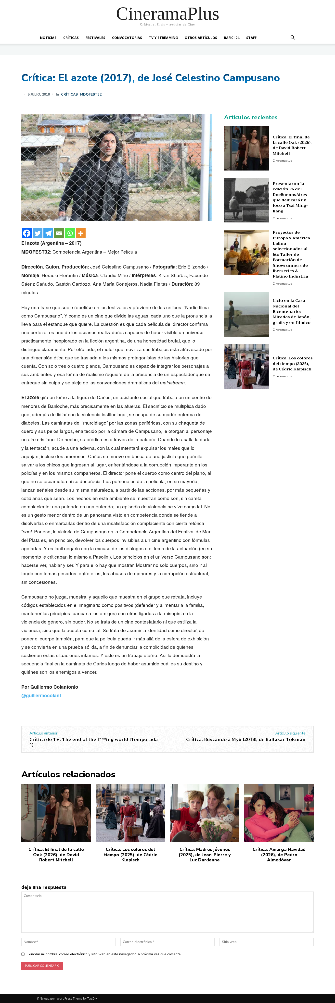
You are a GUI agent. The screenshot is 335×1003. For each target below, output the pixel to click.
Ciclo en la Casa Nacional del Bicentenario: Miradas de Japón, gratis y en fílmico (291, 311)
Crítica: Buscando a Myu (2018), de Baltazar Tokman (246, 739)
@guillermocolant (41, 695)
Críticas (71, 37)
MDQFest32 (91, 94)
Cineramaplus (282, 161)
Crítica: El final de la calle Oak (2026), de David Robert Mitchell (292, 145)
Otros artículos (201, 37)
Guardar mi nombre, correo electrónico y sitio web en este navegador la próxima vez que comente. (104, 954)
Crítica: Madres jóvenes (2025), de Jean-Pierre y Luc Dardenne (205, 854)
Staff (251, 37)
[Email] (59, 233)
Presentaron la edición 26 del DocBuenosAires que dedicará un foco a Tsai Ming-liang (290, 197)
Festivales (95, 37)
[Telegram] (48, 233)
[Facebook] (27, 233)
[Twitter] (37, 233)
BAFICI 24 (231, 37)
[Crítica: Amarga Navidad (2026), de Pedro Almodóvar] (279, 813)
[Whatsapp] (70, 233)
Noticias (48, 37)
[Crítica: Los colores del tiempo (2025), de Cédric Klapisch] (246, 366)
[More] (81, 233)
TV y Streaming (163, 37)
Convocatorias (127, 37)
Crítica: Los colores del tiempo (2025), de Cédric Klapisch (293, 364)
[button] (292, 38)
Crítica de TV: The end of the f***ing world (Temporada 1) (93, 742)
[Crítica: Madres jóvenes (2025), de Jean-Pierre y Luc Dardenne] (204, 813)
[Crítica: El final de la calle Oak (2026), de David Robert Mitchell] (246, 148)
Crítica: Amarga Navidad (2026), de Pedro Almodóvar (279, 854)
